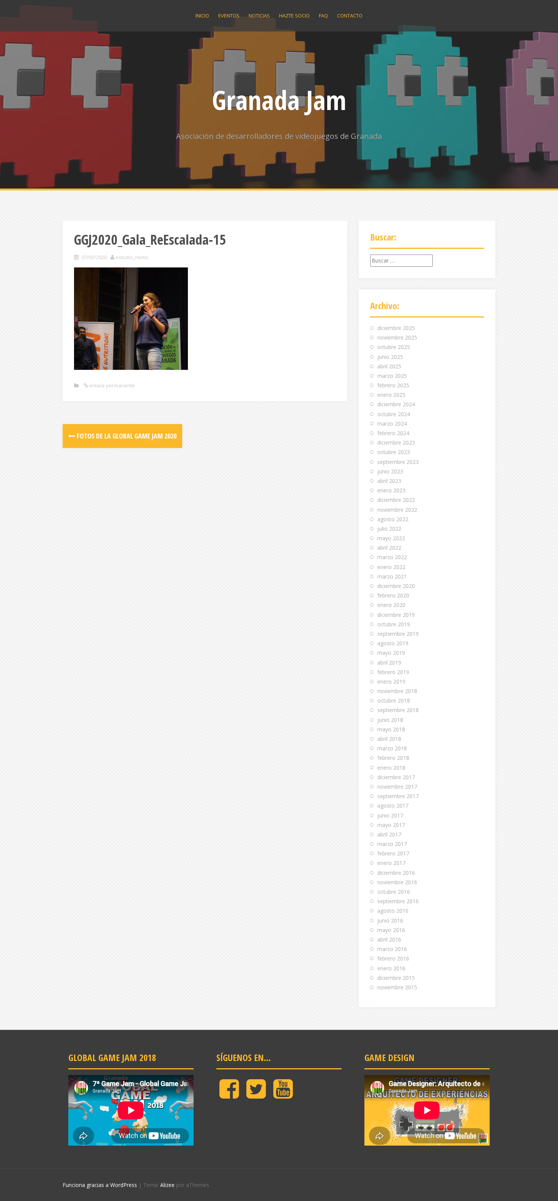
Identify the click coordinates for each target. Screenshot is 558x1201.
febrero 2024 (393, 433)
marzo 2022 (392, 557)
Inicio (202, 15)
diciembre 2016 (396, 872)
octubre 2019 (393, 624)
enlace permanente (111, 385)
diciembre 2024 (396, 404)
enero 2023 (391, 490)
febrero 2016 (393, 958)
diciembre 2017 (396, 777)
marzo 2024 (392, 423)
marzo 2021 (392, 576)
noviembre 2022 (397, 509)
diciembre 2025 (396, 328)
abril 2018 (389, 738)
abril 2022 (389, 547)
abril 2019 (389, 662)
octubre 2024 (393, 414)
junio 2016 (390, 920)
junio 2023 (390, 471)
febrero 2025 (393, 385)
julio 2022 (389, 528)
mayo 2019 (391, 652)
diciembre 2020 (396, 585)
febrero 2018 (393, 757)
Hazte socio (294, 15)
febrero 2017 (393, 853)
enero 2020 (391, 604)
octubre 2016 (393, 891)
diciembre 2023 (396, 442)
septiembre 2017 (398, 796)
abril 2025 (389, 366)
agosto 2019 (392, 643)
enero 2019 (391, 681)
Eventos (229, 15)
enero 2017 (391, 862)
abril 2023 (389, 480)
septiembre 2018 (398, 710)
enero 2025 (391, 394)
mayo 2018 (391, 729)
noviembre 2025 (397, 337)
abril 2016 (389, 939)
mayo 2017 (391, 824)
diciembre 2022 (396, 499)
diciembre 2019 (396, 614)
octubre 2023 (393, 452)
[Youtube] (283, 1095)
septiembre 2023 (398, 461)
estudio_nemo (131, 257)
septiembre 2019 (398, 633)
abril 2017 (389, 834)
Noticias (259, 15)
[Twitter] (256, 1095)
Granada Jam (279, 100)
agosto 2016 (392, 910)
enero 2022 (391, 567)
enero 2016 (391, 968)
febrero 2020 (393, 595)
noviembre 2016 (397, 882)
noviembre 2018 (397, 691)
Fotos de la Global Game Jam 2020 (126, 435)
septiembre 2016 (398, 901)
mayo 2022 (391, 538)
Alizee (167, 1184)
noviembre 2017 (397, 786)
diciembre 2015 (396, 977)
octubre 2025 (393, 347)
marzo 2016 (392, 949)
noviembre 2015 (397, 987)
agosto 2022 (392, 519)
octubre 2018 (393, 700)
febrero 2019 (393, 672)
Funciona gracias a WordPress (100, 1184)
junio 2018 (390, 719)
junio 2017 (390, 815)
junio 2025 (390, 356)
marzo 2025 (392, 375)
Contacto (350, 15)
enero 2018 (391, 767)
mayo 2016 (391, 930)
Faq (323, 15)
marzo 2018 (392, 748)
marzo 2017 (392, 843)
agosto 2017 (392, 805)
